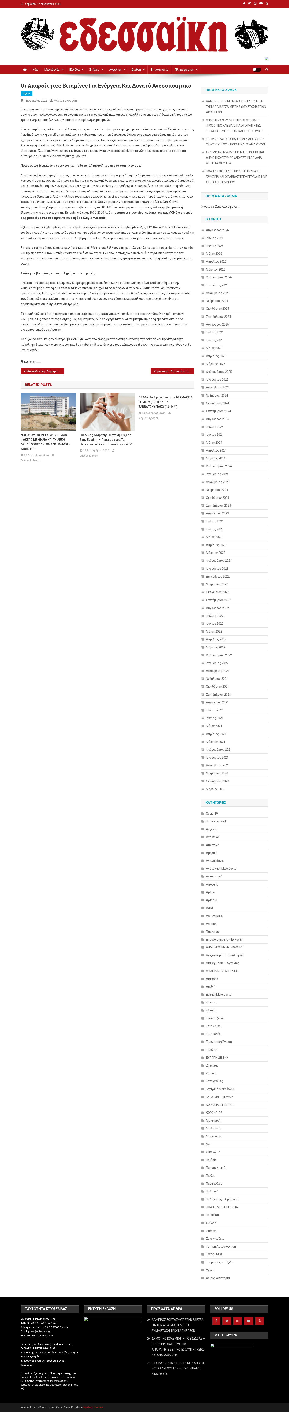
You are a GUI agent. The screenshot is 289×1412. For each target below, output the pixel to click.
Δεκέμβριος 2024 (218, 387)
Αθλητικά (212, 845)
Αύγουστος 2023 (217, 513)
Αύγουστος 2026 (217, 230)
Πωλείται (212, 1215)
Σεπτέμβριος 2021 (218, 694)
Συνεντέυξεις (215, 1238)
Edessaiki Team (30, 460)
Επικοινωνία (159, 69)
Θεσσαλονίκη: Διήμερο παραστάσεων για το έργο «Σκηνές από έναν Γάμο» (45, 371)
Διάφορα (212, 979)
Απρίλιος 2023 (216, 545)
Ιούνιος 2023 (214, 529)
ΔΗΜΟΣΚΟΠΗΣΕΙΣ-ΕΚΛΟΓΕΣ (224, 947)
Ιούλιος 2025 (215, 332)
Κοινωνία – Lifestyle (219, 1097)
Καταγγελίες (214, 1081)
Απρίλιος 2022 (216, 639)
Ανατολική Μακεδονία (221, 868)
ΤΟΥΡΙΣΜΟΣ (214, 1254)
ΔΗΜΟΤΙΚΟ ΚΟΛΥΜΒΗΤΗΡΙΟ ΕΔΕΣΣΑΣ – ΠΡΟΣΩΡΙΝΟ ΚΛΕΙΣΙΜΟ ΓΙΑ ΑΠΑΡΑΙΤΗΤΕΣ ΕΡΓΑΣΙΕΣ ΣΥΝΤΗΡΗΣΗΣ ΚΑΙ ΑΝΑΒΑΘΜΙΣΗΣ (235, 125)
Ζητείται (212, 1065)
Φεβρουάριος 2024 (219, 466)
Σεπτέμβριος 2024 (218, 411)
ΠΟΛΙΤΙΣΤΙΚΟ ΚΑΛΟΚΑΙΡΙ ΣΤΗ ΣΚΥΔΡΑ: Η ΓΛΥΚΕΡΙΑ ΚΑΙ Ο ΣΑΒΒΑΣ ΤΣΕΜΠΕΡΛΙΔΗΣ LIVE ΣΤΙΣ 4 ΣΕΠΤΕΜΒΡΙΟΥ (236, 177)
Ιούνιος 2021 (214, 718)
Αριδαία (211, 900)
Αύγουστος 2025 (217, 324)
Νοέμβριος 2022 (217, 584)
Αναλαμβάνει (215, 860)
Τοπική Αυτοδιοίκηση (221, 1246)
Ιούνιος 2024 (214, 434)
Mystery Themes (93, 1407)
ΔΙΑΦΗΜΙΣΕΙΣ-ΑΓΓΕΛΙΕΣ (222, 971)
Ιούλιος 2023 (215, 521)
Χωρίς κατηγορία (218, 1278)
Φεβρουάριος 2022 (219, 655)
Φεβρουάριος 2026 (219, 277)
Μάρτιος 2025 (215, 364)
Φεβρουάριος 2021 (219, 749)
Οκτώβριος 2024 (217, 403)
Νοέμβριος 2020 (217, 773)
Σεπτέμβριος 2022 (218, 600)
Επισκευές (213, 1026)
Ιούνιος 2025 (214, 340)
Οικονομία (213, 1152)
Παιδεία (211, 1160)
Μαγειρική (213, 1120)
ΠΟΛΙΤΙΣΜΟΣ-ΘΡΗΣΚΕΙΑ (222, 1207)
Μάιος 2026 (214, 253)
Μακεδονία (51, 69)
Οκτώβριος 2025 (217, 308)
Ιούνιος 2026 (214, 245)
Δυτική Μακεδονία (218, 994)
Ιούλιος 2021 (215, 710)
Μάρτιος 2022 (215, 647)
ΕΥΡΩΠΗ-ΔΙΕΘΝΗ (217, 1057)
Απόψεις (212, 884)
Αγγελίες (115, 69)
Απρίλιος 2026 (216, 261)
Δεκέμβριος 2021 (218, 671)
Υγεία (26, 93)
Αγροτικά (212, 837)
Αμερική (211, 853)
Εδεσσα (211, 1002)
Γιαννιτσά (212, 931)
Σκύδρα (211, 1223)
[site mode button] (257, 70)
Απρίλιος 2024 (216, 450)
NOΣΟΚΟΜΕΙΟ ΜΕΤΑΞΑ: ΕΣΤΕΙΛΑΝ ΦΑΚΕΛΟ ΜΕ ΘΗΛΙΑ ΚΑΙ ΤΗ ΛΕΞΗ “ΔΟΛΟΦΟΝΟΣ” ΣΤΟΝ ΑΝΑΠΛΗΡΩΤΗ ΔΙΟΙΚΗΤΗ (46, 442)
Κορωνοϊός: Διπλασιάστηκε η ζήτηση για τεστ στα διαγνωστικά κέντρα (174, 371)
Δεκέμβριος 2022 (218, 576)
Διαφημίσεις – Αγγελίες (222, 963)
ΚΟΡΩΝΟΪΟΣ (214, 1112)
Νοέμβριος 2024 (217, 395)
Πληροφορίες (184, 69)
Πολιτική (212, 1191)
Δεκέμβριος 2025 (218, 293)
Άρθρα (210, 892)
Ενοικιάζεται (215, 1018)
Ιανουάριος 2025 (217, 379)
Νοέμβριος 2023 (217, 490)
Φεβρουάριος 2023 (219, 560)
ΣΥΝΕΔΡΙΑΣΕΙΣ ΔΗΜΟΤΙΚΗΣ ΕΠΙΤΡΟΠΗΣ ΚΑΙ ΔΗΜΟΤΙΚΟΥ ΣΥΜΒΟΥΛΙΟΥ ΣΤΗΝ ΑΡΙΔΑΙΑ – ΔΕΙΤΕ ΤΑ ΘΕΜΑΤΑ (235, 158)
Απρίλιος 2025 (216, 356)
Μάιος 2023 (214, 537)
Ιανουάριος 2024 (217, 474)
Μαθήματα (213, 1128)
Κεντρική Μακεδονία (220, 1089)
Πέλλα (210, 1175)
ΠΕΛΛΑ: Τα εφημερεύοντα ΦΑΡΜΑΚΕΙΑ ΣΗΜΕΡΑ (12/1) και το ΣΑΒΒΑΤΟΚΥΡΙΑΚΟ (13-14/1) (165, 402)
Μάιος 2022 (214, 631)
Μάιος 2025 (214, 348)
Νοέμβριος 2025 (217, 301)
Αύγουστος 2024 (217, 419)
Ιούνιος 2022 (214, 623)
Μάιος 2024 (214, 442)
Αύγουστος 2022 (217, 608)
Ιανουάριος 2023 (217, 568)
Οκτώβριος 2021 (217, 686)
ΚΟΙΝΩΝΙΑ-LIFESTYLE (220, 1105)
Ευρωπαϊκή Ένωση (219, 1041)
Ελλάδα (74, 69)
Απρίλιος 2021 (216, 734)
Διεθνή (136, 69)
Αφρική (211, 924)
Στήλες (94, 69)
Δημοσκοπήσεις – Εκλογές (224, 939)
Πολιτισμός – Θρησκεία (222, 1199)
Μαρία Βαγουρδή (65, 100)
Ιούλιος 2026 (215, 238)
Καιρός (211, 1073)
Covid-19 (212, 813)
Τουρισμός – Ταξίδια (220, 1262)
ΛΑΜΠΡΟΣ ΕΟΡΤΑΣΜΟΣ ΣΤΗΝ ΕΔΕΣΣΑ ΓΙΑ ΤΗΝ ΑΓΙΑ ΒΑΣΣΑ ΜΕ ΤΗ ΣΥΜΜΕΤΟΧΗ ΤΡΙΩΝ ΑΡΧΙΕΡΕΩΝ (236, 106)
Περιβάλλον (214, 1183)
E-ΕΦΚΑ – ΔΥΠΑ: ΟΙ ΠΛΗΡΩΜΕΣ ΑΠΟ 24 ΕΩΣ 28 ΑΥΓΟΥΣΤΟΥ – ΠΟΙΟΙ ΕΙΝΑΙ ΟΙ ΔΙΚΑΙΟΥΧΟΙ (235, 141)
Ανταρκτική (214, 876)
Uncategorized (216, 821)
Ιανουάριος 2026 (217, 285)
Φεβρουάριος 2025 (219, 371)
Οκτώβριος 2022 (217, 592)
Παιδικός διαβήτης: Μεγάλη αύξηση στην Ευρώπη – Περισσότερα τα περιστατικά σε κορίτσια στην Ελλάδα (107, 439)
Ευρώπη (211, 1049)
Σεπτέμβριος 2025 (218, 316)
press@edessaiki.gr (39, 1331)
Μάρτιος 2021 (215, 741)
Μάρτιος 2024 (215, 458)
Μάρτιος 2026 (215, 269)
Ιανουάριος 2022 (217, 663)
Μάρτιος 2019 (215, 789)
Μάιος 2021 (214, 726)
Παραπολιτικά (215, 1167)
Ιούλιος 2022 (215, 616)
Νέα (35, 69)
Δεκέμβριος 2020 (218, 765)
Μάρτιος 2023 (215, 552)
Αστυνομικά (214, 915)
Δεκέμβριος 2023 (218, 482)
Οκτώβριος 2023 (217, 497)
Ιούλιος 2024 (215, 426)
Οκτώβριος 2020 (217, 781)
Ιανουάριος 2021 (217, 757)
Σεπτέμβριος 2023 (218, 505)
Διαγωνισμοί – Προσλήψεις (225, 955)
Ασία (209, 908)
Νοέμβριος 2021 (217, 678)
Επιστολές (213, 1034)
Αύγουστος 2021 (217, 702)
